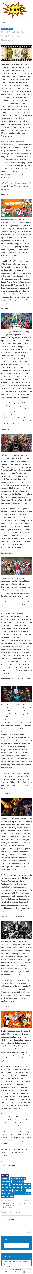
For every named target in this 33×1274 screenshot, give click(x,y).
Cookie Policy (9, 1266)
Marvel (5, 1185)
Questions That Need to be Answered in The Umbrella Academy (8, 1203)
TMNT (28, 1193)
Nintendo (27, 1188)
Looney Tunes (18, 1182)
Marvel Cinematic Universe (21, 1185)
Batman (6, 1179)
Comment (26, 1232)
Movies (5, 1175)
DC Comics (6, 1182)
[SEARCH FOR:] (16, 1245)
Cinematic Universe (18, 1179)
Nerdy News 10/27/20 (25, 1202)
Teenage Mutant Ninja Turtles (13, 1193)
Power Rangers (20, 1190)
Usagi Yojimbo (8, 1196)
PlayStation (7, 1190)
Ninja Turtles (16, 1188)
